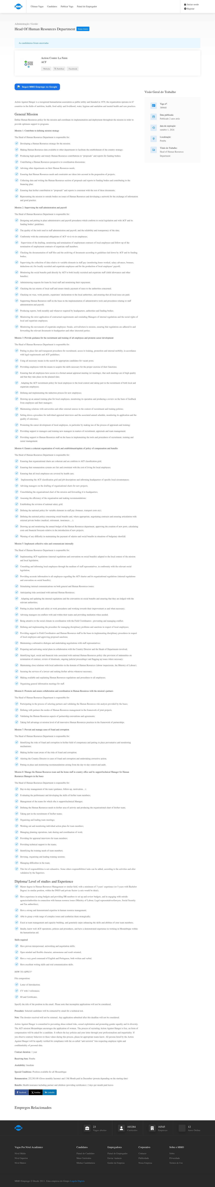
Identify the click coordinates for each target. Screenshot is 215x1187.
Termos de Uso (176, 1162)
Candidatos (52, 6)
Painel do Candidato (85, 1153)
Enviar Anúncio (115, 1158)
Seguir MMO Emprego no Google (39, 87)
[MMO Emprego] (18, 4)
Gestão (34, 23)
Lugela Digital (77, 1180)
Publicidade (144, 1158)
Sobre (172, 1153)
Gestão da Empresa (116, 1162)
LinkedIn (51, 1092)
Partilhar (60, 68)
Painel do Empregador (87, 6)
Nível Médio (20, 1153)
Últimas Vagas (37, 6)
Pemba (163, 140)
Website (46, 68)
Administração (22, 23)
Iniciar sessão (192, 4)
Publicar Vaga (67, 6)
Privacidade (174, 1158)
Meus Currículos (83, 1158)
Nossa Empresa (145, 1162)
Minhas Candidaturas (85, 1162)
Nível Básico (20, 1162)
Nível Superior (21, 1158)
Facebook (72, 68)
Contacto (142, 1153)
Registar (190, 8)
